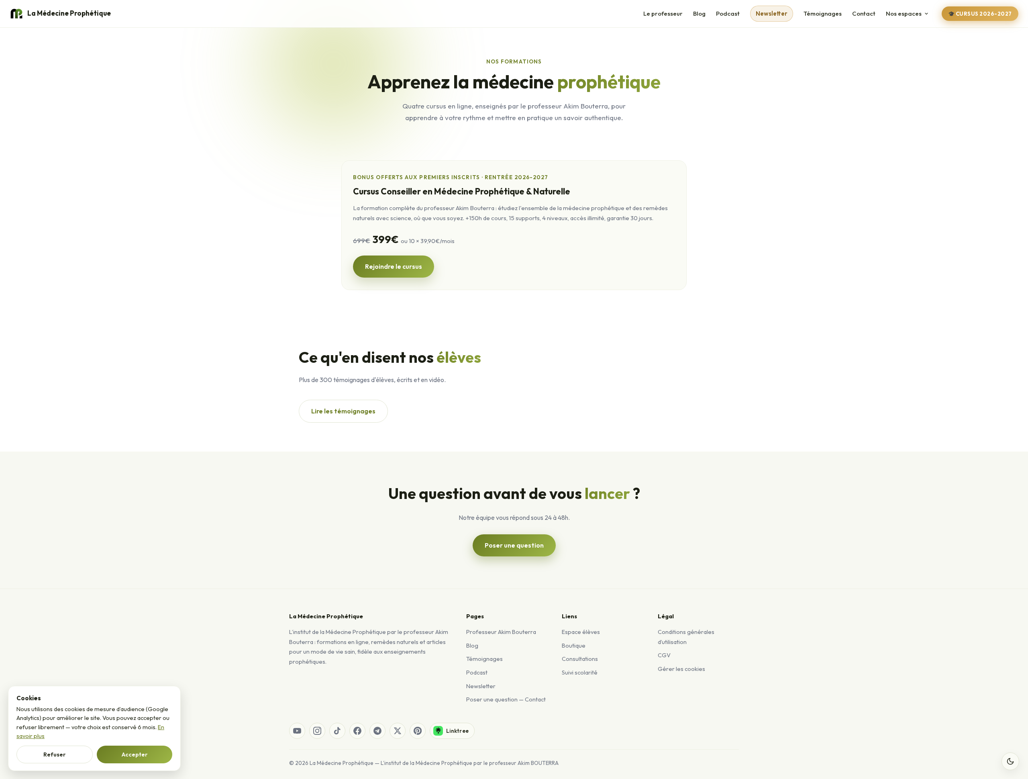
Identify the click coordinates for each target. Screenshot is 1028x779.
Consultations (580, 658)
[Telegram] (377, 731)
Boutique (573, 645)
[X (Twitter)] (398, 731)
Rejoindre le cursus (393, 266)
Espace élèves (581, 632)
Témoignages (823, 13)
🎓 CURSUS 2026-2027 (980, 13)
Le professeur (663, 13)
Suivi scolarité (580, 672)
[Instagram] (317, 731)
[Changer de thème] (1010, 761)
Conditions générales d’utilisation (686, 637)
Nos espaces (904, 13)
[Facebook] (357, 731)
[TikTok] (337, 731)
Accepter (135, 754)
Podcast (728, 13)
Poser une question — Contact (506, 699)
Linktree (457, 731)
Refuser (54, 754)
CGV (664, 655)
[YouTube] (297, 731)
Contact (863, 13)
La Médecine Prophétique (69, 13)
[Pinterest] (418, 731)
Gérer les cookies (681, 669)
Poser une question (514, 545)
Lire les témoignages (343, 411)
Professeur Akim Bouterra (501, 632)
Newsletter (771, 13)
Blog (699, 13)
